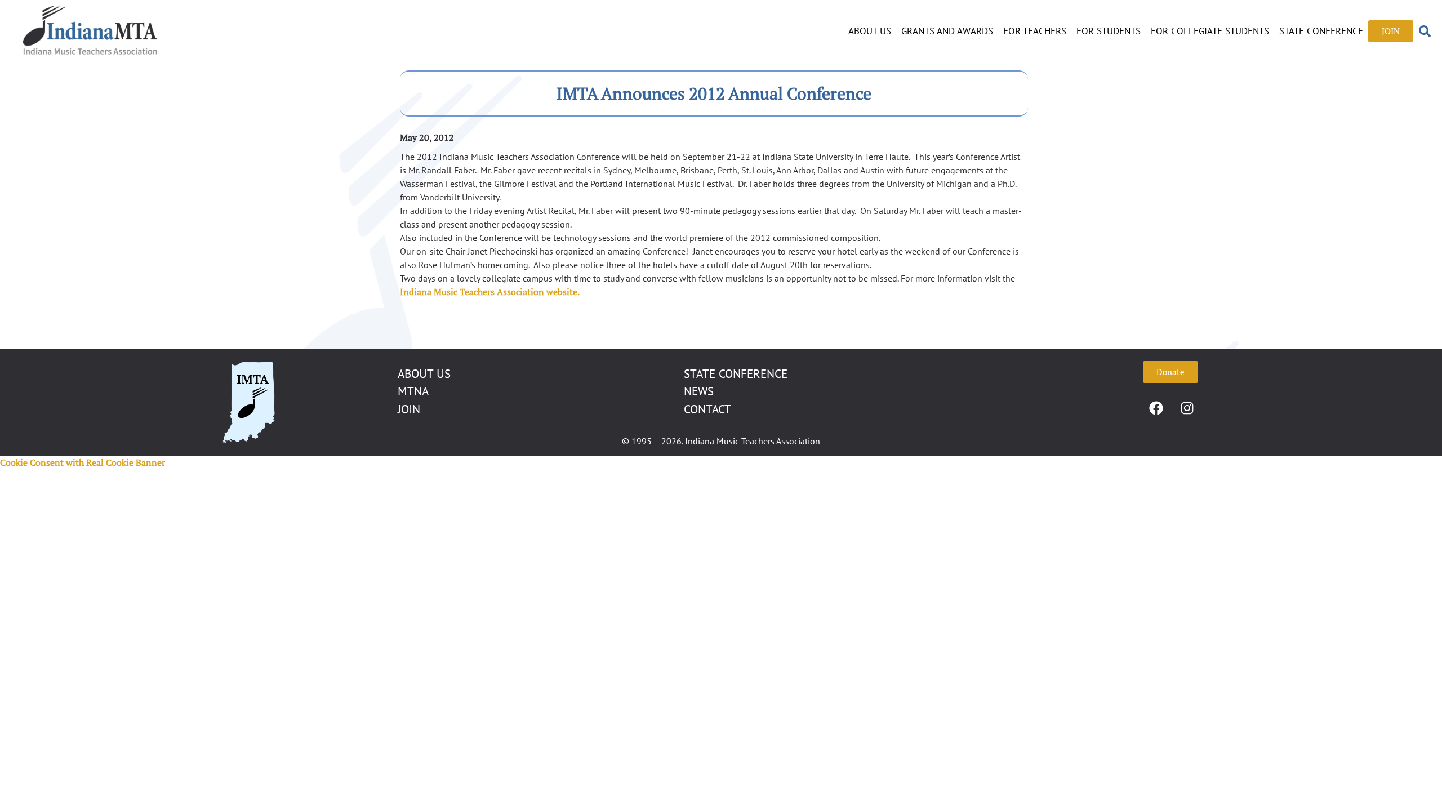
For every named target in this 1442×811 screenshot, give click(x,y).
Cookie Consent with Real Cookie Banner (82, 462)
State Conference (1321, 31)
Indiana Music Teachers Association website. (490, 292)
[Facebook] (1156, 408)
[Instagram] (1187, 408)
